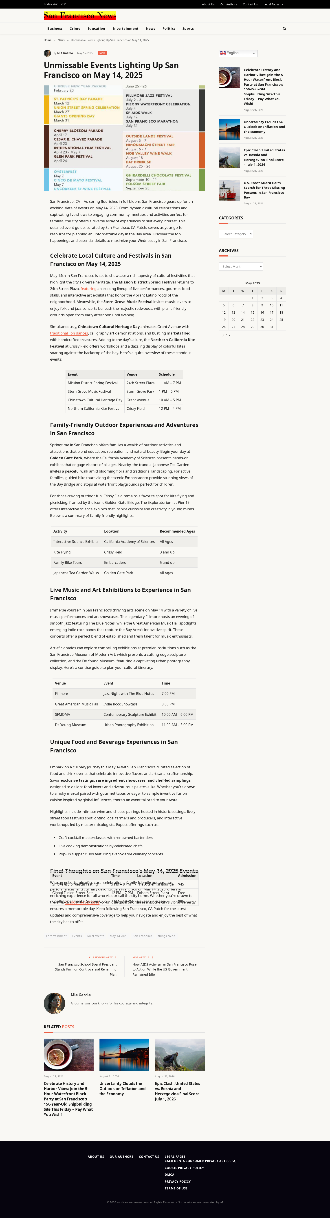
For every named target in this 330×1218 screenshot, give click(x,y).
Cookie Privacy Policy (184, 1168)
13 (233, 312)
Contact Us (250, 4)
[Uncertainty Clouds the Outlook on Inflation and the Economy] (124, 1055)
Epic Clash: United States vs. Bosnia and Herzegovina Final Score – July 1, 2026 (178, 1091)
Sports (188, 28)
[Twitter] (28, 224)
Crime (75, 28)
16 (262, 312)
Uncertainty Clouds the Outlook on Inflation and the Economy (122, 1088)
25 (281, 319)
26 (224, 327)
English (232, 53)
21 (243, 319)
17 (271, 312)
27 (233, 327)
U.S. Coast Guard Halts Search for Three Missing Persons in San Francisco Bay (264, 190)
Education (96, 28)
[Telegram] (28, 316)
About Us (208, 4)
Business (54, 28)
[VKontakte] (28, 304)
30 (262, 327)
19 (224, 319)
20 (233, 319)
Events (77, 936)
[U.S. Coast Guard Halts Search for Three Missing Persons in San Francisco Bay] (229, 190)
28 (243, 327)
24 (271, 319)
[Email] (28, 258)
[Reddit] (28, 293)
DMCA (169, 1175)
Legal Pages (271, 4)
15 (252, 312)
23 (262, 319)
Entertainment (125, 28)
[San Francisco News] (80, 15)
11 (281, 305)
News (150, 28)
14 (243, 312)
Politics (169, 28)
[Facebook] (28, 212)
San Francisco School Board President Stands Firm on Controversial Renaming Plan (86, 969)
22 (252, 319)
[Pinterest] (28, 247)
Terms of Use (176, 1188)
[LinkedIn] (28, 235)
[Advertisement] (175, 15)
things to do (166, 936)
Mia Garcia (65, 53)
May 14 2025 (118, 936)
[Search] (284, 28)
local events (95, 936)
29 (252, 327)
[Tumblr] (28, 281)
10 (271, 305)
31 (271, 327)
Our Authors (228, 4)
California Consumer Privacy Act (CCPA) (201, 1161)
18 (281, 312)
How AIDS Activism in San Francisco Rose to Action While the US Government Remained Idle (164, 969)
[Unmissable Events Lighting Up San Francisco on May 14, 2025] (124, 138)
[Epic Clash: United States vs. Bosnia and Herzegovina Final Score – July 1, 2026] (180, 1055)
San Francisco (142, 936)
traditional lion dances (69, 333)
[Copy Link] (28, 270)
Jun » (226, 335)
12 (224, 312)
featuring (89, 288)
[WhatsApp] (28, 327)
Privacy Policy (178, 1182)
